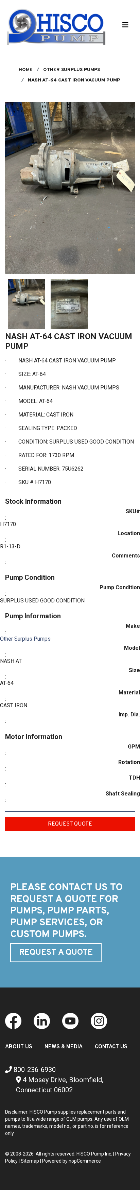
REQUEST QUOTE (70, 824)
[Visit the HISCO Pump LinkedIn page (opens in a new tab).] (42, 1020)
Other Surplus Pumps (25, 639)
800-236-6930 (34, 1070)
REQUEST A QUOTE (56, 953)
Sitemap (30, 1161)
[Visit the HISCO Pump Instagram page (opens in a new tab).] (99, 1020)
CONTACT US (111, 1047)
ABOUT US (18, 1047)
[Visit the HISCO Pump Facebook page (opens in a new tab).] (13, 1020)
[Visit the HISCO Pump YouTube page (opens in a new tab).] (70, 1020)
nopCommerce (85, 1161)
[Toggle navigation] (125, 26)
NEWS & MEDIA (64, 1047)
